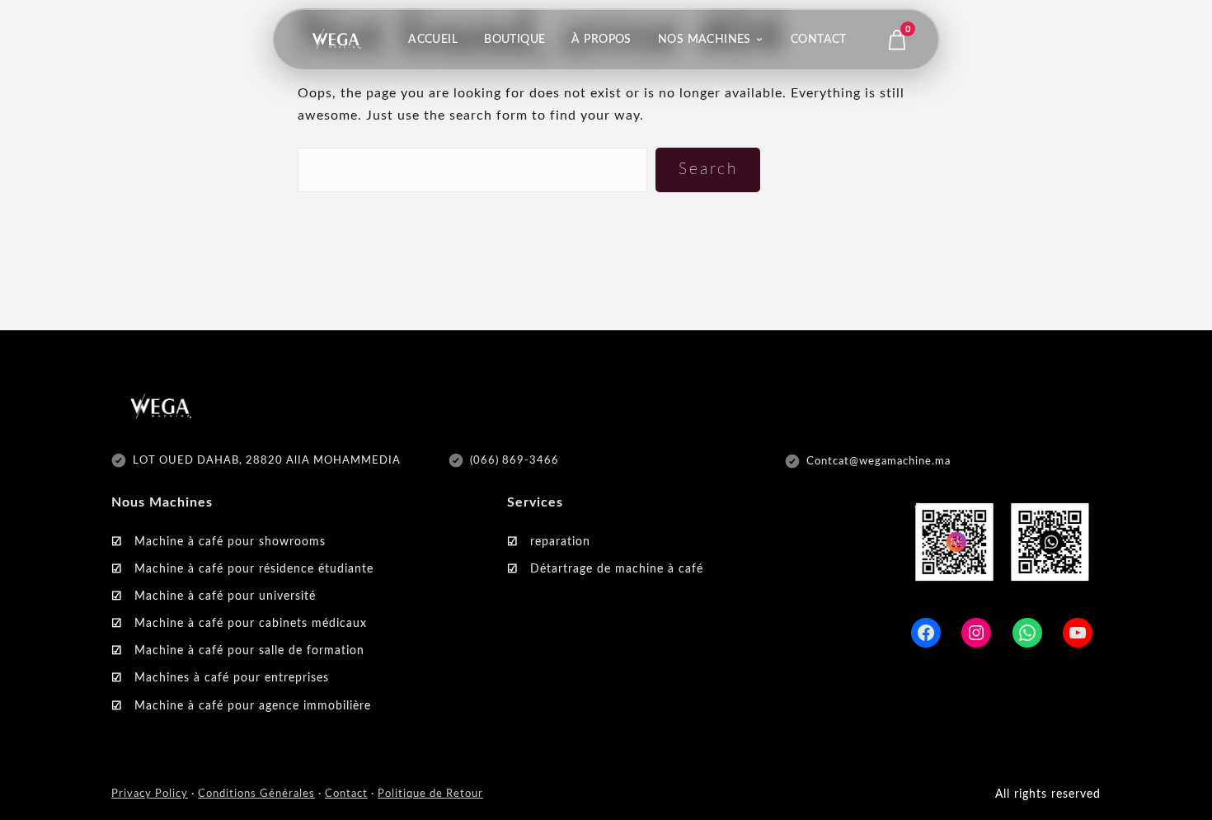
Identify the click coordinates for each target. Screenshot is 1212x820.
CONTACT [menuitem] (819, 39)
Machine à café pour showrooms (230, 542)
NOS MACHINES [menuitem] (704, 39)
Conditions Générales (256, 794)
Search (708, 169)
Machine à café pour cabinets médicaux (250, 623)
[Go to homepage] (336, 39)
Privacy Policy (149, 794)
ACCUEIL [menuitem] (433, 39)
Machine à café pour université (225, 596)
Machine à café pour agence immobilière (252, 706)
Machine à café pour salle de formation (249, 651)
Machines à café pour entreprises (231, 678)
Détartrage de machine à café (616, 569)
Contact (346, 794)
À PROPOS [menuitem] (601, 39)
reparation (560, 542)
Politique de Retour (430, 794)
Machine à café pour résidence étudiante (253, 569)
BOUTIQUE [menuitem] (514, 39)
